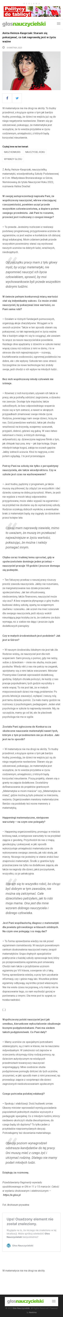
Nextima (33, 1312)
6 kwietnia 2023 (14, 47)
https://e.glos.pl (11, 1195)
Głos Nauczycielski (21, 1308)
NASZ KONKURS (12, 152)
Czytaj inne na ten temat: (15, 146)
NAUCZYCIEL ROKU (35, 152)
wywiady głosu (13, 159)
